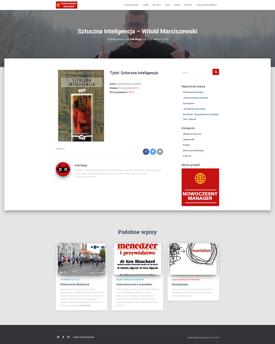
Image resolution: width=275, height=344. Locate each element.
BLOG (167, 5)
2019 (131, 92)
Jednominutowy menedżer (195, 98)
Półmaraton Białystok (193, 92)
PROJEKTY (157, 5)
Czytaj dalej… (85, 305)
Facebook (63, 337)
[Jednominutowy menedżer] (137, 259)
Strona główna (131, 5)
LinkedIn (58, 337)
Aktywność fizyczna (192, 134)
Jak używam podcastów (194, 109)
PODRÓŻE (188, 5)
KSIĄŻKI (177, 5)
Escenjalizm (189, 103)
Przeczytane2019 (129, 88)
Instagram (68, 337)
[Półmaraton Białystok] (81, 259)
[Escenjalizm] (193, 259)
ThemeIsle (214, 337)
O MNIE (145, 5)
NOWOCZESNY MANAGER (207, 5)
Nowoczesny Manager (193, 150)
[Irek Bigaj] (66, 5)
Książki (186, 145)
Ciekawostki (188, 139)
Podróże (187, 156)
